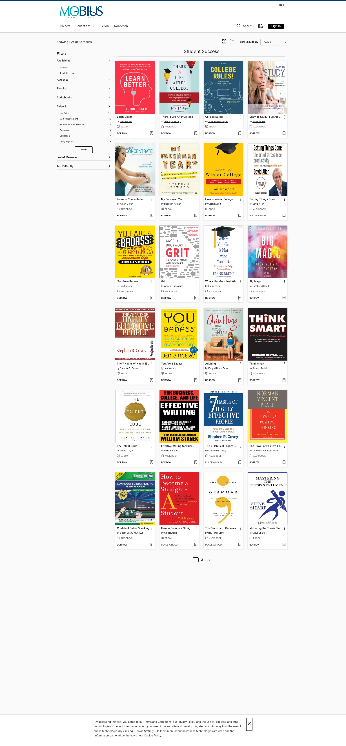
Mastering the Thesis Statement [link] (265, 528)
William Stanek (171, 450)
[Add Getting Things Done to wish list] (284, 215)
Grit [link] (163, 281)
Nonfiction (121, 26)
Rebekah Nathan (172, 203)
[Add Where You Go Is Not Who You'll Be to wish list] (240, 298)
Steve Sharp (258, 532)
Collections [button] (84, 26)
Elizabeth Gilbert (260, 286)
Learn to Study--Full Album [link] (265, 117)
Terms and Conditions (157, 722)
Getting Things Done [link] (262, 199)
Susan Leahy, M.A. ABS (132, 532)
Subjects (64, 26)
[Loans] (260, 26)
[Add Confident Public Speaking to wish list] (151, 545)
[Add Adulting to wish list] (240, 380)
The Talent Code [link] (127, 446)
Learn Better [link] (124, 117)
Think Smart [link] (256, 363)
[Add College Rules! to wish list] (240, 133)
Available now (67, 73)
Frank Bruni (214, 286)
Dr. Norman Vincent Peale (265, 450)
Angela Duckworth (173, 286)
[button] (244, 26)
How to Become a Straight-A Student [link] (177, 528)
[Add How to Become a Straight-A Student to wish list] (195, 545)
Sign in (276, 26)
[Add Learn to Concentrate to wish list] (151, 215)
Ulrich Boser (126, 121)
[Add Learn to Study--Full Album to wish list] (284, 133)
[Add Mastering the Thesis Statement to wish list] (284, 545)
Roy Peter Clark (216, 532)
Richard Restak (260, 368)
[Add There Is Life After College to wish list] (195, 133)
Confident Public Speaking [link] (133, 528)
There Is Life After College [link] (177, 117)
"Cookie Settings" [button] (144, 731)
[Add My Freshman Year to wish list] (195, 215)
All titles (64, 67)
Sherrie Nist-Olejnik (218, 121)
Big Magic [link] (255, 281)
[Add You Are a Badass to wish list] (151, 298)
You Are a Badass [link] (127, 281)
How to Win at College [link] (219, 199)
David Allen (258, 203)
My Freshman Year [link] (172, 199)
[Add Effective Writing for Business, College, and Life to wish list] (195, 462)
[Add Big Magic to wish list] (284, 298)
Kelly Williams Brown (218, 368)
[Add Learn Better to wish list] (151, 133)
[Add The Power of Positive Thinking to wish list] (284, 462)
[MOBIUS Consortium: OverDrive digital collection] (81, 12)
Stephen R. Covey (129, 368)
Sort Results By (249, 42)
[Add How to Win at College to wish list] (240, 215)
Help (281, 5)
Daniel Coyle (126, 450)
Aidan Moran (258, 121)
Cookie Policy (152, 735)
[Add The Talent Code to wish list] (151, 462)
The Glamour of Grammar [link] (220, 528)
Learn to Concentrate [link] (130, 199)
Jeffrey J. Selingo (172, 121)
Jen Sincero (126, 286)
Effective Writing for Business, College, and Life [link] (177, 446)
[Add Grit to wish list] (195, 298)
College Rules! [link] (214, 117)
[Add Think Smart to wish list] (284, 380)
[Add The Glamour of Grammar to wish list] (240, 545)
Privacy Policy (186, 722)
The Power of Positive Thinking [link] (265, 446)
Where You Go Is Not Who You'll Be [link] (221, 281)
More (83, 149)
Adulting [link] (210, 363)
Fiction (104, 26)
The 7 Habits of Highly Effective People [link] (133, 363)
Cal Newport (214, 203)
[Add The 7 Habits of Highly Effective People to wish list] (151, 380)
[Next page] (209, 560)
